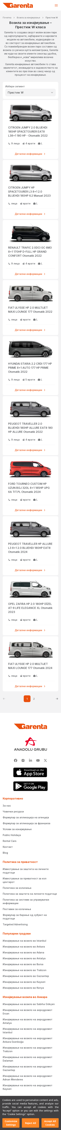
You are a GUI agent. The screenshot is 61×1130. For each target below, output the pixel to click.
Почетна (7, 17)
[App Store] (30, 772)
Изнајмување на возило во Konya (23, 987)
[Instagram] (23, 760)
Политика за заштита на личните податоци (30, 893)
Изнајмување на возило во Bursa (23, 964)
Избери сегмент (15, 86)
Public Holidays (12, 835)
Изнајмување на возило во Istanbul (24, 940)
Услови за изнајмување (17, 829)
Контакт (8, 846)
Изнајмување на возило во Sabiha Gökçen (29, 1004)
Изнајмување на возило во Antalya (24, 958)
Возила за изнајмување (28, 17)
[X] (45, 760)
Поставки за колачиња (17, 909)
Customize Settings (11, 1123)
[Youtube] (38, 760)
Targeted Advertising (15, 924)
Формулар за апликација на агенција (26, 817)
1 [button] (27, 698)
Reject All (30, 1123)
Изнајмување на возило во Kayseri (24, 981)
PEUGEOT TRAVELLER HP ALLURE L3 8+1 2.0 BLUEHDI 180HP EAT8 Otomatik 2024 (30, 548)
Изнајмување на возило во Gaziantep (26, 976)
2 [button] (34, 698)
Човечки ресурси (13, 811)
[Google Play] (30, 786)
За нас (7, 805)
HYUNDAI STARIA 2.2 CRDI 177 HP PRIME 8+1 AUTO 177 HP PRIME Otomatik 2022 (30, 367)
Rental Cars (9, 841)
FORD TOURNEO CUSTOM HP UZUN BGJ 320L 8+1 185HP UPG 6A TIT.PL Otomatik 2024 (29, 488)
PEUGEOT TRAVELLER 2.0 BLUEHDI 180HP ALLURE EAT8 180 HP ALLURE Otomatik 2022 (30, 427)
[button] (4, 698)
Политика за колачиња (17, 887)
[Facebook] (15, 760)
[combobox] (30, 92)
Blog (5, 852)
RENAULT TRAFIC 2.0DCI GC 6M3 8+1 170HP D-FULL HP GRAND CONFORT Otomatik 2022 (30, 251)
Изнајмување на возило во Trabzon (24, 970)
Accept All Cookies (50, 1123)
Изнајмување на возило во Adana (23, 952)
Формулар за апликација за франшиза (26, 823)
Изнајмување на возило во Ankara (24, 946)
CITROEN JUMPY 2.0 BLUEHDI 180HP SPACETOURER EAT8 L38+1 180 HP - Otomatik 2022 (28, 131)
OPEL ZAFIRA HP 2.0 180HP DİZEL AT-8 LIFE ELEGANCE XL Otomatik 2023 (30, 608)
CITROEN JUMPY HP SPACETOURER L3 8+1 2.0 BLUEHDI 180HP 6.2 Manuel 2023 (29, 191)
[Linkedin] (30, 760)
